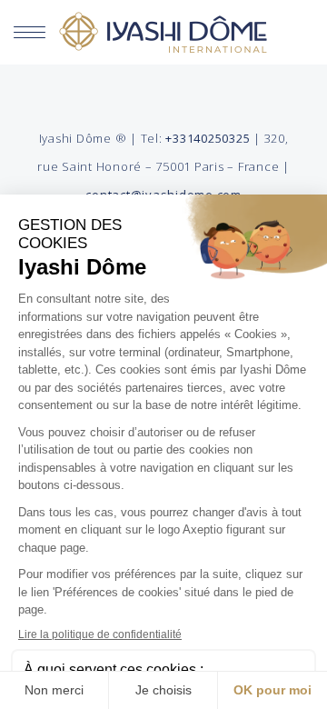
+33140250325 (207, 138)
